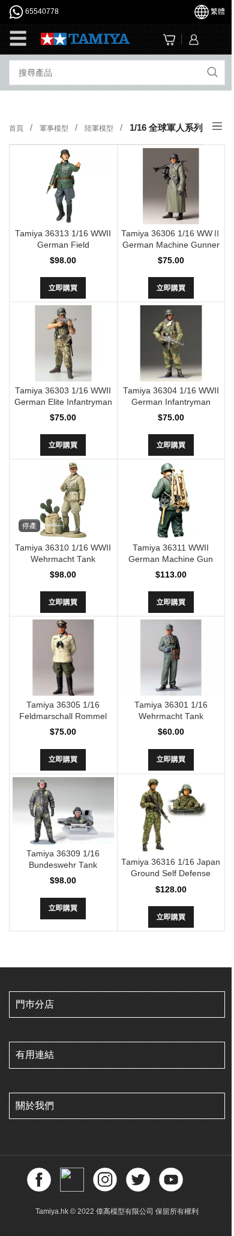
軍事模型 (55, 128)
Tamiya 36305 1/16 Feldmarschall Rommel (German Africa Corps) (63, 716)
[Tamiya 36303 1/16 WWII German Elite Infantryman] (63, 343)
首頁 (17, 128)
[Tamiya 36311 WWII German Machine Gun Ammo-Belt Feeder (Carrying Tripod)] (171, 500)
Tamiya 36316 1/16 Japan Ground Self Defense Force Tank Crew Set (170, 873)
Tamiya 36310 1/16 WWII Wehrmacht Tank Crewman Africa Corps (63, 559)
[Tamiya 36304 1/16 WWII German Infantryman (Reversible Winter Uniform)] (171, 343)
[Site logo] (85, 38)
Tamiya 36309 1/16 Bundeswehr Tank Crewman (63, 865)
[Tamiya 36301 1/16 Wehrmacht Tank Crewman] (171, 657)
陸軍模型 (100, 128)
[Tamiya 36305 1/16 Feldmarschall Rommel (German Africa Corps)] (63, 657)
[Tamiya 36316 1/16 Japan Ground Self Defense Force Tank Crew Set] (171, 815)
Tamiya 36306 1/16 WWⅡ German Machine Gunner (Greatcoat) (171, 245)
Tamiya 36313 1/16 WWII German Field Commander (63, 245)
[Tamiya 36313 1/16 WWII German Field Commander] (63, 186)
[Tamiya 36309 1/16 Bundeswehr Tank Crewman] (63, 810)
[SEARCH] (212, 72)
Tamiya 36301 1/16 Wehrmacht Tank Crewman (171, 716)
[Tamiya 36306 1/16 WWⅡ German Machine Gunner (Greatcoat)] (171, 186)
